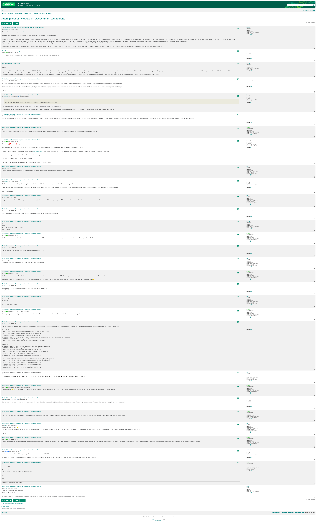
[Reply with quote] (238, 28)
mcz (247, 114)
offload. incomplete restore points (11, 63)
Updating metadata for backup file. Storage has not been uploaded (33, 18)
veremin (248, 50)
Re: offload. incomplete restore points (12, 51)
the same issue (22, 32)
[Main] (9, 3)
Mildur (248, 462)
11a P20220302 (37, 151)
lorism (248, 486)
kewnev (248, 27)
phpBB (153, 519)
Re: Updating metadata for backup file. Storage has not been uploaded (21, 79)
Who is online (5, 507)
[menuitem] (312, 10)
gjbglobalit (249, 449)
